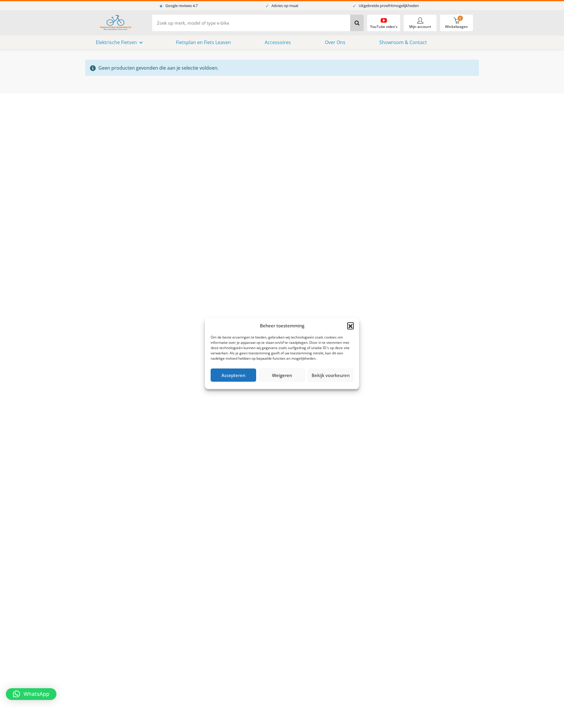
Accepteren (233, 375)
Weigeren (282, 375)
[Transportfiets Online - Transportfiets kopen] (115, 23)
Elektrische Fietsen (116, 42)
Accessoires (278, 42)
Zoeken (357, 23)
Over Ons (335, 42)
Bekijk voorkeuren (331, 375)
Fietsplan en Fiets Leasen (203, 42)
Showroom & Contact (403, 42)
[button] (350, 326)
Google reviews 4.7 (178, 6)
